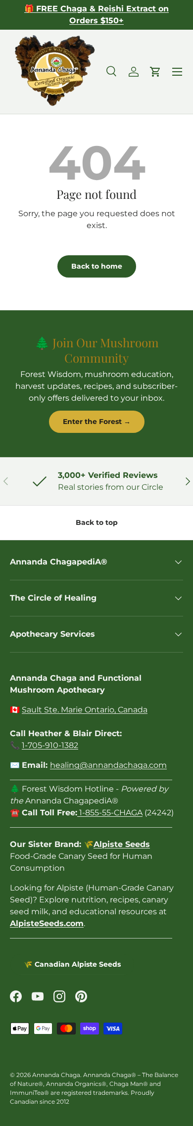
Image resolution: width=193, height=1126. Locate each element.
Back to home (96, 266)
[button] (155, 72)
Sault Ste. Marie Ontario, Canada (84, 709)
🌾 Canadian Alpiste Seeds (72, 964)
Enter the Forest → (97, 421)
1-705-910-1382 (50, 745)
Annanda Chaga (56, 1075)
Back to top (97, 522)
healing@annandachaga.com (108, 765)
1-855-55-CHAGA (110, 812)
